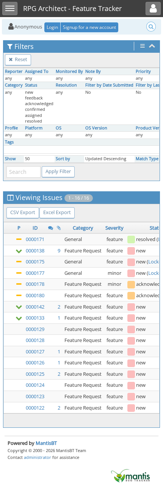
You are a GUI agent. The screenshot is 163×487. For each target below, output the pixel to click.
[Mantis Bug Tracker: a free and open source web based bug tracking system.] (130, 475)
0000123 (35, 396)
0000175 (35, 261)
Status (31, 85)
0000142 (35, 306)
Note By (93, 71)
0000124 (35, 384)
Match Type (147, 158)
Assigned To (37, 71)
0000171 (35, 239)
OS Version (96, 128)
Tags (9, 142)
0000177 (35, 273)
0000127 (35, 351)
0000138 (35, 250)
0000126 (35, 362)
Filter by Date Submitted (109, 85)
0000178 (35, 284)
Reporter (14, 71)
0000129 (35, 329)
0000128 (35, 340)
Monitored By (69, 71)
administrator (37, 457)
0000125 (35, 373)
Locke (154, 261)
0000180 (35, 295)
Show (10, 158)
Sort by (63, 158)
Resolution (66, 85)
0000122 (35, 407)
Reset (20, 59)
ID (35, 227)
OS (58, 128)
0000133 (35, 317)
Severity (114, 227)
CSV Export (22, 212)
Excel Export (57, 212)
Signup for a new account (89, 27)
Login (52, 27)
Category (14, 85)
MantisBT (46, 443)
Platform (33, 128)
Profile (11, 128)
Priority (143, 71)
